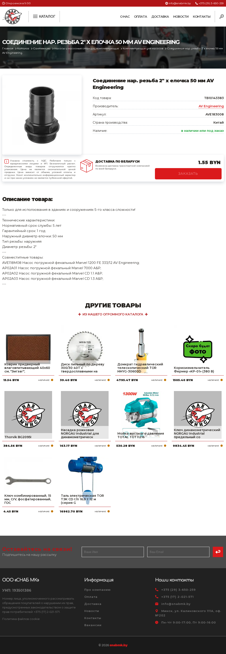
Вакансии (93, 625)
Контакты (201, 17)
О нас (125, 17)
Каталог (23, 48)
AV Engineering (211, 106)
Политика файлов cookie (21, 619)
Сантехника (42, 48)
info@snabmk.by (180, 3)
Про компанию (97, 589)
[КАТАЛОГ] (35, 16)
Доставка (160, 17)
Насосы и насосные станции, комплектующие (86, 48)
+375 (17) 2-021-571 (177, 596)
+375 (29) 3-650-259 (211, 3)
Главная (8, 48)
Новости (180, 17)
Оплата (140, 17)
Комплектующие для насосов (143, 48)
